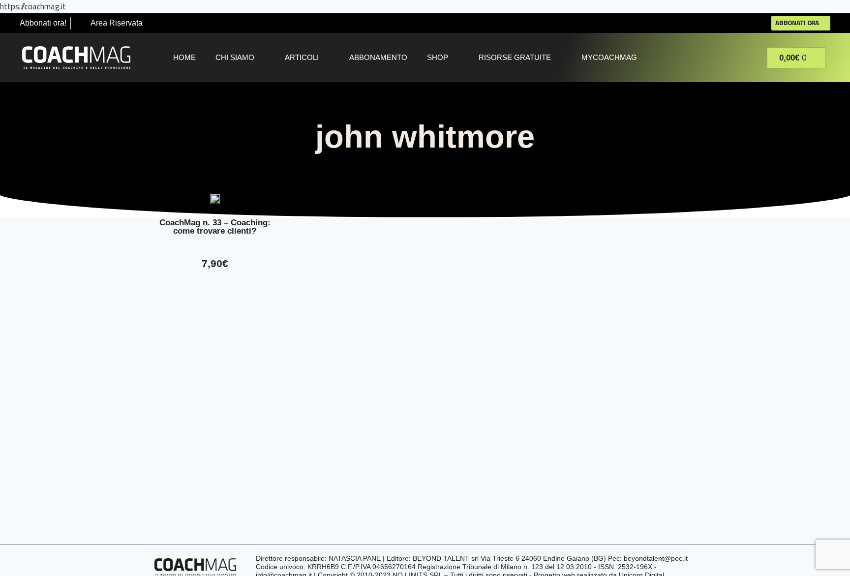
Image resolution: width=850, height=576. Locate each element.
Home (184, 57)
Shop (437, 57)
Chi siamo (234, 57)
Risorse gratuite (515, 57)
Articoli (302, 57)
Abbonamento (378, 57)
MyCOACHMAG (609, 57)
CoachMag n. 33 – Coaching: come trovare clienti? (215, 227)
